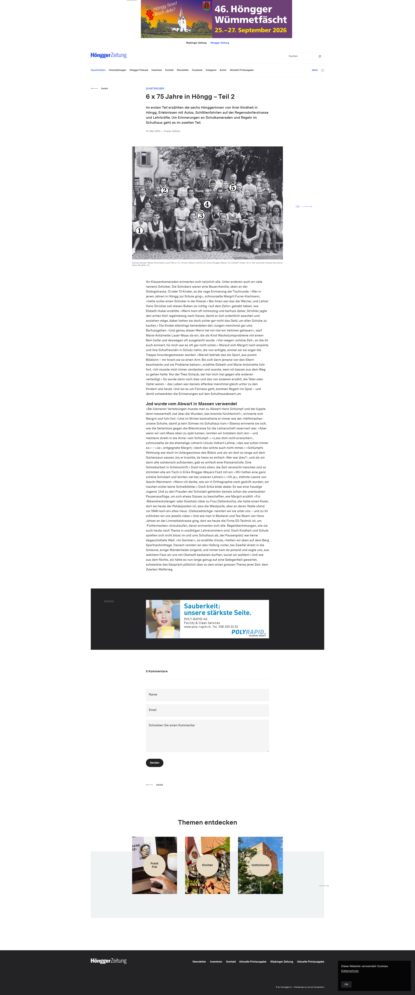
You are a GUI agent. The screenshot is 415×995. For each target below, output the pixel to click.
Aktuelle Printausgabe (252, 962)
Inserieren (216, 962)
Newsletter (199, 962)
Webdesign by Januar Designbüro (309, 987)
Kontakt (231, 962)
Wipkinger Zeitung (196, 43)
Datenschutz (350, 971)
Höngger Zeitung (219, 43)
